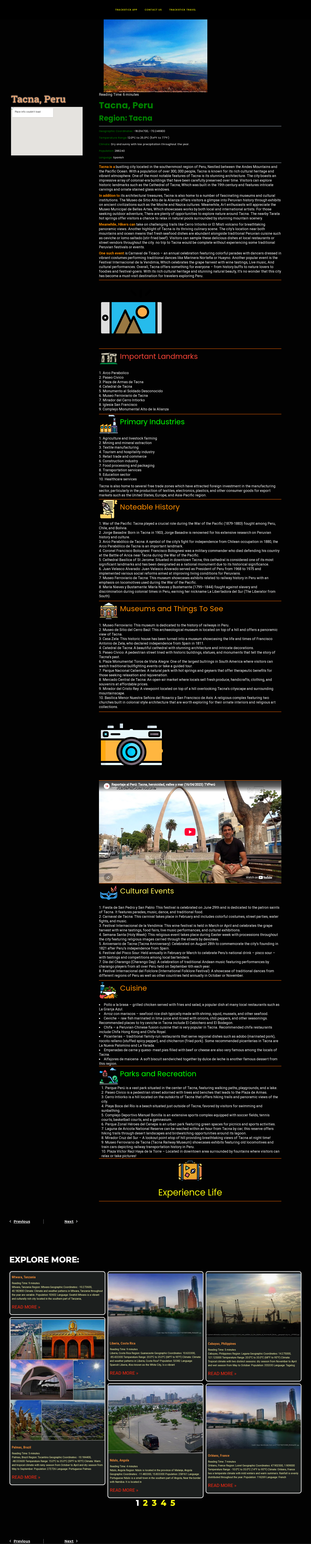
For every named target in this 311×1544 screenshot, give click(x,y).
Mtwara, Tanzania (24, 1277)
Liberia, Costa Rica (122, 1343)
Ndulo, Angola (119, 1460)
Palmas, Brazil (21, 1447)
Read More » (26, 1307)
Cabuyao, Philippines (222, 1344)
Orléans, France (218, 1456)
